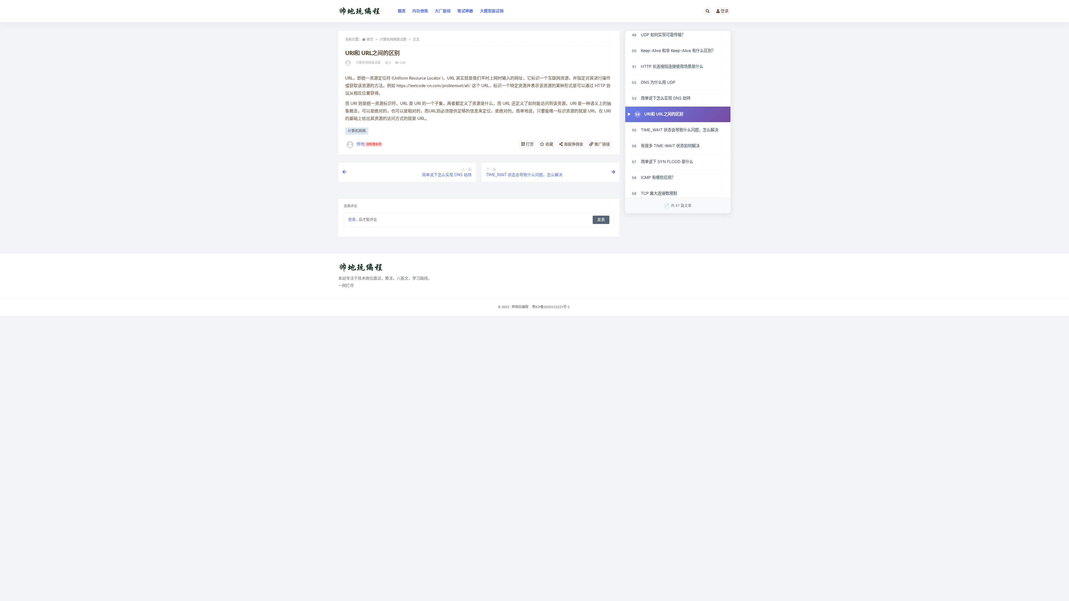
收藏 (548, 144)
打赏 (529, 144)
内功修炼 (420, 11)
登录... (353, 219)
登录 (725, 11)
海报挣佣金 (573, 144)
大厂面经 (443, 11)
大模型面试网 (492, 11)
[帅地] (348, 63)
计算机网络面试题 (393, 39)
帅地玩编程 (520, 307)
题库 (402, 11)
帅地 (368, 144)
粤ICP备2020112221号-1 (551, 307)
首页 (370, 39)
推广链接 (601, 144)
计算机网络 (357, 131)
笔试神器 (465, 11)
